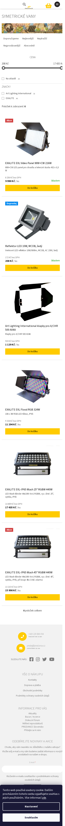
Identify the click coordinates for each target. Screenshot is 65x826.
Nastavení (31, 806)
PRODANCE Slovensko (33, 727)
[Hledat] (24, 4)
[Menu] (57, 4)
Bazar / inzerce (32, 717)
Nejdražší (42, 38)
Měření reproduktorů (33, 723)
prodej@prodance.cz (36, 646)
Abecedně (29, 45)
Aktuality (32, 713)
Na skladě (12, 78)
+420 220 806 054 (36, 635)
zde (44, 798)
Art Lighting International (20, 93)
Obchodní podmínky (32, 690)
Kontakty (32, 679)
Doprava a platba (32, 685)
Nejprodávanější (11, 45)
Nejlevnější (28, 38)
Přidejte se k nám (32, 730)
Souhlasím (31, 817)
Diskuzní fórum (32, 720)
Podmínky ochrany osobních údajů (32, 695)
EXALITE (11, 98)
